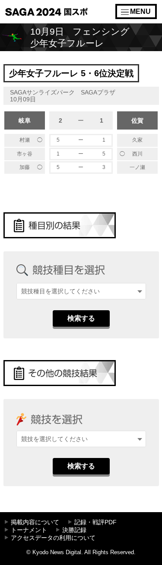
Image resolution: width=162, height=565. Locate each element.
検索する (81, 318)
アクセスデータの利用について (53, 538)
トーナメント (29, 530)
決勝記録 (74, 530)
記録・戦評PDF (95, 522)
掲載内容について (35, 522)
